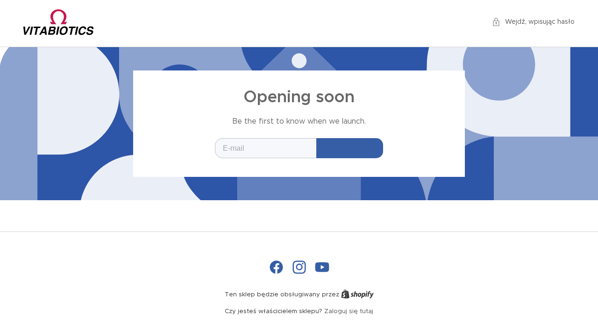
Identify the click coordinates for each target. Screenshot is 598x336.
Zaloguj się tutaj (348, 311)
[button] (533, 22)
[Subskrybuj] (349, 148)
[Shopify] (357, 295)
